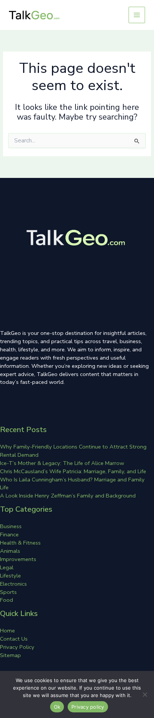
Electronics (13, 584)
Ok (57, 707)
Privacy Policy (17, 647)
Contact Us (14, 638)
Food (6, 600)
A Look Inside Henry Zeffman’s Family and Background (68, 495)
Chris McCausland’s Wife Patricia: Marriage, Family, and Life (73, 471)
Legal (6, 567)
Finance (9, 534)
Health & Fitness (20, 542)
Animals (10, 551)
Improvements (18, 559)
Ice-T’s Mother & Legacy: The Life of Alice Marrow (62, 463)
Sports (8, 592)
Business (11, 526)
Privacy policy (87, 707)
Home (7, 630)
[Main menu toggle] (137, 15)
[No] (144, 694)
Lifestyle (10, 575)
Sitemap (10, 655)
